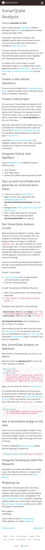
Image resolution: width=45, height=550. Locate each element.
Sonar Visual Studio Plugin (21, 140)
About (5, 536)
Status (16, 546)
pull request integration (14, 504)
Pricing (12, 536)
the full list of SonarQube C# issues (26, 130)
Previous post (8, 528)
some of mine (12, 135)
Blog (38, 536)
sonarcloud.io (36, 386)
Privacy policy (21, 540)
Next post (38, 528)
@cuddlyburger (28, 518)
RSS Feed (37, 540)
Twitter (26, 546)
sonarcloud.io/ (10, 331)
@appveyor (29, 521)
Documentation (21, 536)
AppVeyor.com (15, 162)
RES (18, 30)
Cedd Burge (25, 27)
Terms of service (8, 540)
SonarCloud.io (25, 68)
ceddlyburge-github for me (15, 199)
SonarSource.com (19, 46)
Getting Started (17, 336)
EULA (30, 540)
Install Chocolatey (11, 277)
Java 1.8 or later (32, 334)
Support (31, 536)
